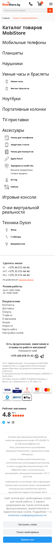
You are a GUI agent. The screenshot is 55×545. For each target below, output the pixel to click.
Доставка (8, 308)
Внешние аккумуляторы (22, 170)
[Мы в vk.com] (8, 422)
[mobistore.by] (10, 3)
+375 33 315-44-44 (18, 271)
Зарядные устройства (22, 165)
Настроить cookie (27, 524)
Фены (13, 230)
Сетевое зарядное (19, 173)
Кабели (14, 186)
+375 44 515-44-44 (18, 267)
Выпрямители (18, 244)
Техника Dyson (16, 222)
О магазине (9, 318)
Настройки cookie (13, 332)
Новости (7, 325)
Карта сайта (9, 329)
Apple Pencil (17, 158)
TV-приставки (15, 120)
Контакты (8, 305)
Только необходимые (27, 532)
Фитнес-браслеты (20, 88)
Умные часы (17, 81)
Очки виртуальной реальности (20, 209)
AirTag (14, 179)
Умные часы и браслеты (25, 74)
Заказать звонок (25, 279)
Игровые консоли (19, 197)
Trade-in (7, 315)
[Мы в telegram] (3, 422)
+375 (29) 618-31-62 (22, 355)
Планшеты (12, 53)
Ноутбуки (11, 98)
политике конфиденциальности (27, 515)
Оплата (6, 312)
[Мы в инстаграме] (13, 422)
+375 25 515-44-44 (18, 275)
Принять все (27, 539)
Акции (6, 322)
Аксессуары (13, 130)
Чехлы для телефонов (22, 137)
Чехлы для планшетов (22, 151)
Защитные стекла (20, 144)
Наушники (12, 63)
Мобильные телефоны (24, 42)
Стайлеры (16, 237)
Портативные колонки (24, 109)
